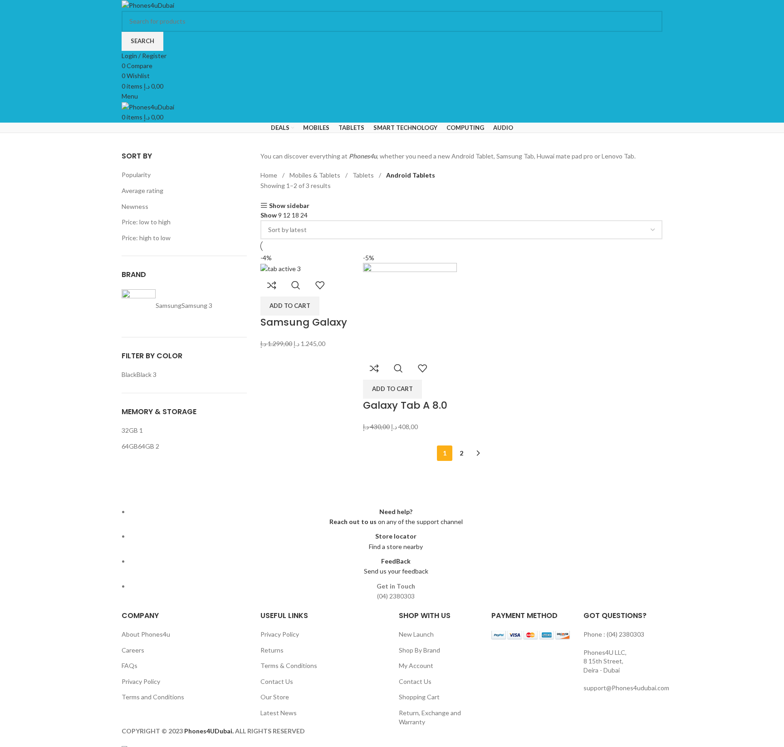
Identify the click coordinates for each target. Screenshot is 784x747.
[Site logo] (148, 5)
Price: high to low (146, 238)
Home (269, 175)
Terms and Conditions (153, 697)
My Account (416, 665)
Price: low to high (146, 222)
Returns (272, 650)
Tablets (364, 175)
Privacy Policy (141, 681)
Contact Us (276, 681)
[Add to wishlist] (320, 285)
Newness (135, 206)
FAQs (129, 665)
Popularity (136, 174)
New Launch (416, 634)
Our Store (274, 697)
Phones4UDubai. (209, 731)
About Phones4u (146, 634)
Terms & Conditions (288, 665)
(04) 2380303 (625, 634)
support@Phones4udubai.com (626, 688)
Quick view (295, 285)
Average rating (142, 190)
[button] (289, 306)
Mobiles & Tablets (315, 175)
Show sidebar (289, 205)
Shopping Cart (419, 697)
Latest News (278, 713)
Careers (133, 650)
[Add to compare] (271, 285)
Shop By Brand (419, 650)
